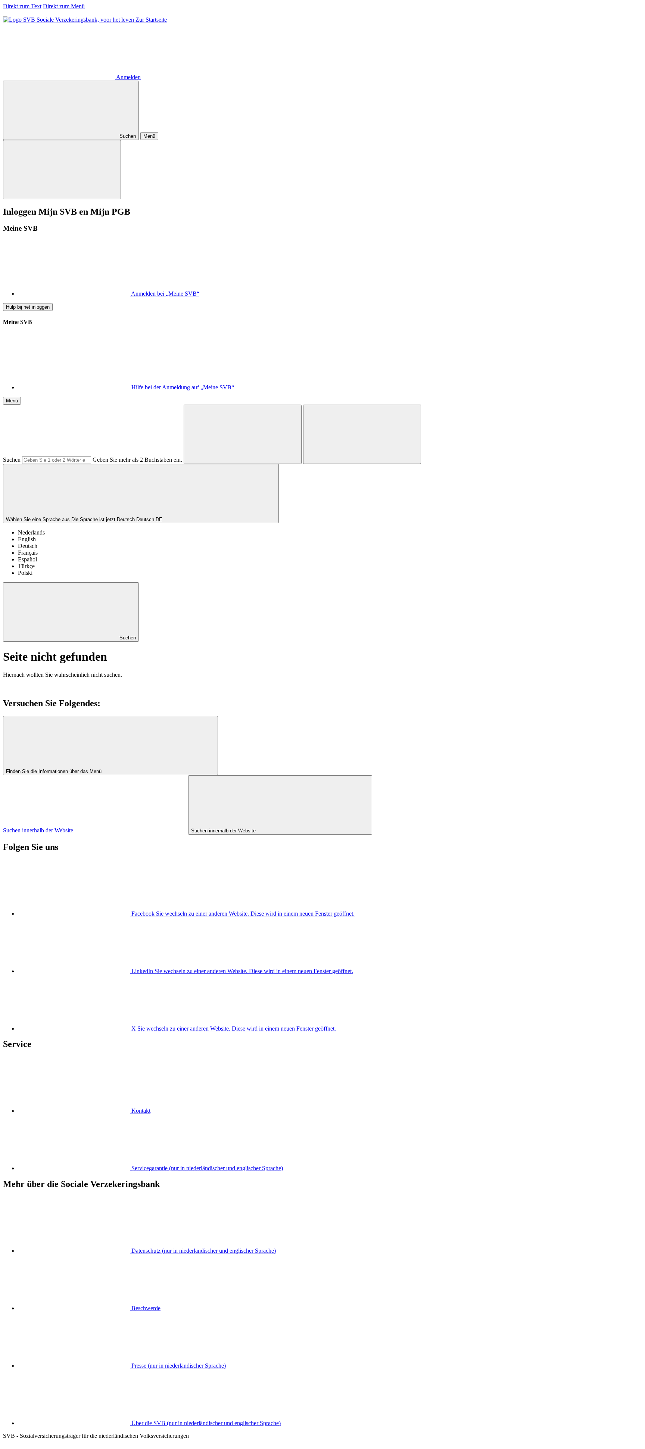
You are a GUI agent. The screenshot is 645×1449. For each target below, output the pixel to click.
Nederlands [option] (31, 532)
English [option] (27, 539)
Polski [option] (25, 573)
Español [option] (27, 559)
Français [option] (28, 552)
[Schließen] (62, 169)
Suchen (12, 459)
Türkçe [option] (26, 566)
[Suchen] (243, 434)
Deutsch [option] (27, 546)
